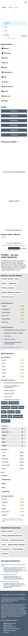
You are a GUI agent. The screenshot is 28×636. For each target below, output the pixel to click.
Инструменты (6, 549)
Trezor (3, 452)
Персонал (5, 553)
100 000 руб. (14, 125)
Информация (18, 416)
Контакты (7, 632)
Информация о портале (10, 623)
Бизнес (5, 91)
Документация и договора (16, 544)
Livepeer (4, 445)
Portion (4, 505)
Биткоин (4, 403)
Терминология (13, 403)
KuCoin (4, 373)
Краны (4, 412)
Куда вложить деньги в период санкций (14, 172)
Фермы (4, 416)
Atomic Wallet (6, 465)
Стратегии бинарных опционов (11, 347)
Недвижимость (8, 72)
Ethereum (11, 412)
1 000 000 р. (14, 111)
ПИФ (4, 77)
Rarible (4, 508)
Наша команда (8, 625)
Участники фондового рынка (9, 574)
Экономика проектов (17, 540)
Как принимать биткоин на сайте (14, 383)
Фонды (5, 82)
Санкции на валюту (14, 201)
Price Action (7, 336)
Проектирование (18, 549)
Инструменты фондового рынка (9, 581)
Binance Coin (5, 432)
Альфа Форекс (6, 319)
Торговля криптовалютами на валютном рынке (13, 343)
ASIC (10, 416)
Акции (5, 67)
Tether (3, 438)
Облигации (7, 53)
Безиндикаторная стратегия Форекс (15, 330)
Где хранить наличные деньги (14, 230)
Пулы (18, 412)
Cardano (4, 435)
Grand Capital (6, 312)
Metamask (5, 459)
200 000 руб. (14, 120)
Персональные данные (10, 630)
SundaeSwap (6, 491)
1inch (3, 487)
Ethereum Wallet (9, 393)
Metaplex (4, 515)
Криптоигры (5, 407)
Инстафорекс (6, 309)
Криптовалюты (8, 86)
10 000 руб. (14, 135)
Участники (5, 540)
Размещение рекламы (10, 626)
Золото (5, 58)
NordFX (4, 306)
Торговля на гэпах (9, 339)
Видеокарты (6, 421)
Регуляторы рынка (8, 297)
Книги (17, 279)
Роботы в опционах (8, 288)
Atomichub (5, 502)
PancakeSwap (6, 479)
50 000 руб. (14, 130)
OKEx (3, 366)
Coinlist (4, 369)
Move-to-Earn (8, 396)
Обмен (21, 407)
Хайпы (5, 101)
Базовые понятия (7, 531)
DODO (4, 483)
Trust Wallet (5, 462)
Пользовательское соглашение (12, 628)
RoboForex (5, 322)
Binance (4, 360)
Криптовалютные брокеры (12, 399)
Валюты (5, 62)
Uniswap (4, 475)
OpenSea (4, 499)
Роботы (4, 283)
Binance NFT (5, 511)
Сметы (4, 544)
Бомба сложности (9, 390)
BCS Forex (5, 315)
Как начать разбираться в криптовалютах (12, 386)
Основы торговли (7, 279)
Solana (3, 442)
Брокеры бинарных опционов (11, 292)
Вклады (6, 48)
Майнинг (14, 407)
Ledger (4, 455)
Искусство (6, 96)
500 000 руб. (14, 116)
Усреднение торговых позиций (13, 333)
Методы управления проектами (12, 535)
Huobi (3, 363)
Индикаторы (13, 283)
